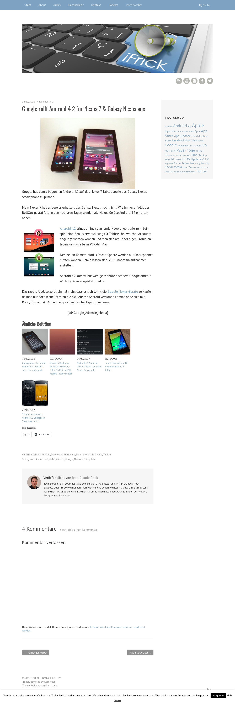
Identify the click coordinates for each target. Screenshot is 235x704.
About (42, 5)
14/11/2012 (28, 101)
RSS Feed (179, 81)
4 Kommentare (45, 101)
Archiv (57, 5)
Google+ (49, 495)
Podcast (113, 5)
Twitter (210, 81)
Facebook (202, 81)
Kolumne (177, 155)
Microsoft (178, 159)
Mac (194, 155)
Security (205, 163)
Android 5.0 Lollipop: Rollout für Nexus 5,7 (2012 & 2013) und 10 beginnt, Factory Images (61, 368)
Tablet (185, 167)
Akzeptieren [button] (218, 695)
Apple (198, 125)
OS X (205, 159)
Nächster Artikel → (140, 652)
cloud (194, 136)
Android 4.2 (68, 228)
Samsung (195, 163)
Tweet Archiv (134, 5)
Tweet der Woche (187, 171)
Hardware (69, 454)
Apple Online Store (174, 131)
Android (46, 454)
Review (185, 163)
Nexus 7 (78, 459)
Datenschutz (76, 5)
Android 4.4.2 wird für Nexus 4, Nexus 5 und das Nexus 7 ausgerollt (89, 367)
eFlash (168, 140)
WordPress (49, 681)
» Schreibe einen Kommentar (78, 530)
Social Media (173, 167)
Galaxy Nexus (56, 459)
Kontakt (96, 5)
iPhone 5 (200, 151)
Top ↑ (210, 689)
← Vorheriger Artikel (35, 652)
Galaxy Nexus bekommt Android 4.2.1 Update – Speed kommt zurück (33, 367)
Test (190, 167)
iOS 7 (172, 151)
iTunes (168, 155)
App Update (182, 136)
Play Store (169, 163)
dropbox (202, 136)
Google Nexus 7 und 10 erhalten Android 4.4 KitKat (116, 367)
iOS (204, 145)
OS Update (90, 459)
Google (69, 459)
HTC (192, 146)
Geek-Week (191, 140)
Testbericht (198, 167)
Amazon (169, 126)
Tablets (107, 454)
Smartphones (83, 454)
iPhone (189, 150)
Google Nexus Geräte (123, 291)
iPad (179, 150)
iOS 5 (167, 151)
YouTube (186, 81)
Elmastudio (51, 685)
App (189, 126)
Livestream (186, 155)
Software (97, 454)
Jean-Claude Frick (85, 477)
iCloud (198, 145)
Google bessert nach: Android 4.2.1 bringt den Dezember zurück (33, 418)
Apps (197, 131)
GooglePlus (184, 145)
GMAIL (201, 140)
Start (27, 5)
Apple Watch (188, 131)
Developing (57, 454)
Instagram (194, 81)
